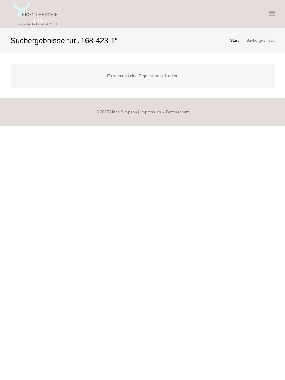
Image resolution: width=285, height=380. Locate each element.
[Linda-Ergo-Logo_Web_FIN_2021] (35, 13)
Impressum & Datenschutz (164, 112)
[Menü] (272, 14)
